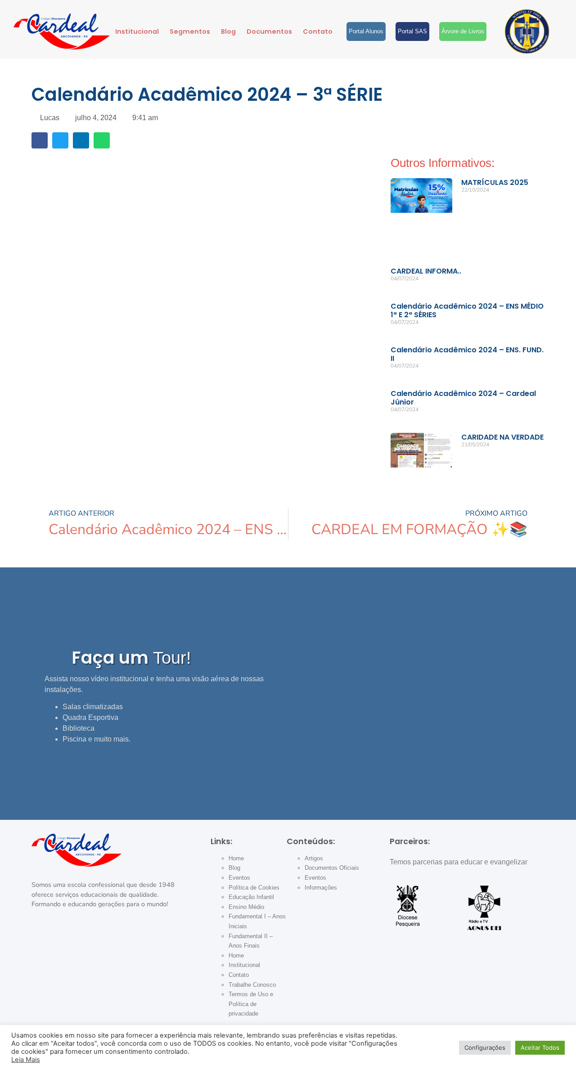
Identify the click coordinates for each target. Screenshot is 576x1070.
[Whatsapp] (135, 940)
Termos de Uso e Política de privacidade (251, 1004)
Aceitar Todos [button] (540, 1047)
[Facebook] (74, 940)
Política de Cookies (254, 887)
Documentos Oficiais (332, 867)
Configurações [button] (484, 1047)
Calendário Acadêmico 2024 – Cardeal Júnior (463, 397)
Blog (228, 31)
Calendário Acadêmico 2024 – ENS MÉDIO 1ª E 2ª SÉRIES (467, 310)
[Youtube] (104, 940)
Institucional (137, 31)
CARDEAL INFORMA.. (426, 271)
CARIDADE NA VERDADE (502, 437)
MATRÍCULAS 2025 (494, 182)
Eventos (239, 877)
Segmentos (190, 31)
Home (236, 858)
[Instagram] (43, 940)
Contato (318, 31)
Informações (321, 887)
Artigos (314, 858)
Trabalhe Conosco (252, 984)
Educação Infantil (251, 897)
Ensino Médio (246, 907)
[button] (40, 140)
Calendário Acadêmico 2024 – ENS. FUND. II (467, 354)
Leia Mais (25, 1060)
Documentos (269, 31)
